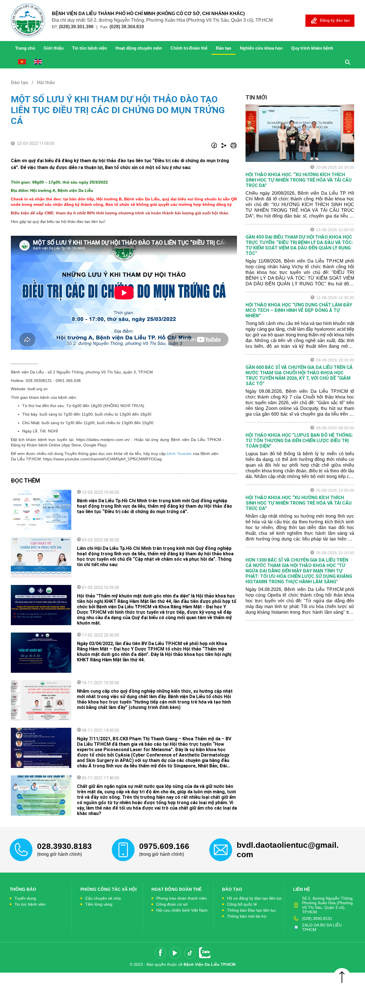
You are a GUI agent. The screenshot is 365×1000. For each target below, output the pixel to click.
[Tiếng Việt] (22, 61)
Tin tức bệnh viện (30, 904)
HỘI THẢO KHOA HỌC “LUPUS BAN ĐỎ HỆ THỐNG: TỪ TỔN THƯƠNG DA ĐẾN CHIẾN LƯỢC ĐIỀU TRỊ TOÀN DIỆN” (299, 440)
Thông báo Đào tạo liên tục (251, 910)
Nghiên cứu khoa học (261, 48)
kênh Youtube (179, 453)
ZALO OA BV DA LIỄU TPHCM (322, 927)
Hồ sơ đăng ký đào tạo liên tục (254, 898)
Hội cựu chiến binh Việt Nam (182, 910)
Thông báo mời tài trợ (246, 916)
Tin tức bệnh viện (89, 48)
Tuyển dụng (25, 898)
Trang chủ (25, 48)
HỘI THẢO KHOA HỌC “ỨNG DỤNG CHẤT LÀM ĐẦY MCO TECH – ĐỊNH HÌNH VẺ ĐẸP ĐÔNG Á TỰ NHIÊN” (299, 310)
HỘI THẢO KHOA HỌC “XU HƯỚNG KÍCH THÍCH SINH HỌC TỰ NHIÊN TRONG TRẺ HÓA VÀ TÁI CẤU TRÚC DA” (299, 503)
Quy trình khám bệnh (312, 48)
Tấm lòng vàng (98, 904)
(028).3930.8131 (317, 918)
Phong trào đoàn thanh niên (181, 898)
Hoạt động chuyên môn (138, 48)
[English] (38, 61)
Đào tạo (223, 48)
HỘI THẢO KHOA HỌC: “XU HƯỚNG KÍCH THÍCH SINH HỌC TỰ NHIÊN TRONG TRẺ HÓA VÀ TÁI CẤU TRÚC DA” (299, 180)
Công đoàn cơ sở (172, 904)
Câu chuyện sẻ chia (103, 898)
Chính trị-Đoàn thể (189, 48)
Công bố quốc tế (242, 904)
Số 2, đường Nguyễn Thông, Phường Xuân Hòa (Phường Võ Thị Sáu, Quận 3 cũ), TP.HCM (328, 905)
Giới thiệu (54, 48)
